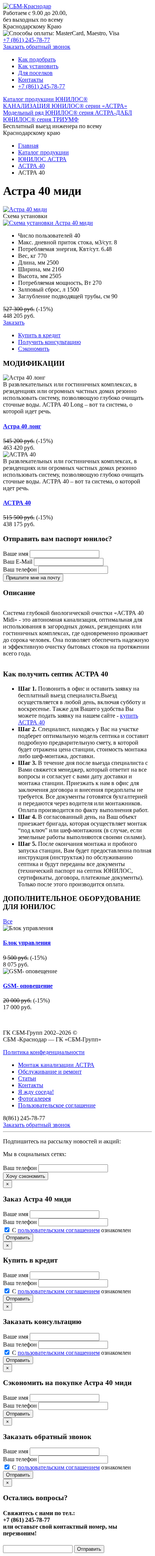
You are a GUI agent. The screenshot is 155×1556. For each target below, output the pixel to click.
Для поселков (35, 73)
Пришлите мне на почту (33, 578)
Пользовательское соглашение (57, 1105)
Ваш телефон (20, 569)
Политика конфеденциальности (44, 1052)
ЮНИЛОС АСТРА (42, 159)
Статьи (27, 1078)
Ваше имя (15, 554)
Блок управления (27, 943)
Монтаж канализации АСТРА (56, 1065)
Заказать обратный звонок (36, 46)
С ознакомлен (71, 1230)
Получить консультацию (49, 342)
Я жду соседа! (36, 1092)
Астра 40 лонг (22, 426)
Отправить (18, 1237)
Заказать (13, 322)
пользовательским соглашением (59, 1230)
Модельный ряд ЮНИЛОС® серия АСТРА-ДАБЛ (67, 112)
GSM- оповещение (28, 986)
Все (7, 921)
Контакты (30, 79)
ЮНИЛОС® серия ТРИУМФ (41, 119)
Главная (28, 145)
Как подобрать (37, 59)
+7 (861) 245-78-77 (26, 40)
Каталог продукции (43, 152)
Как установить (38, 66)
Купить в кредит (39, 335)
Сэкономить (33, 349)
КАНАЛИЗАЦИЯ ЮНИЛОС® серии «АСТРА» (65, 106)
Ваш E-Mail (17, 561)
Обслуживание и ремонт (50, 1071)
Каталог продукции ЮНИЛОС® (45, 99)
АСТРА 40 (31, 166)
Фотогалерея (34, 1098)
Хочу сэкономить (25, 1176)
